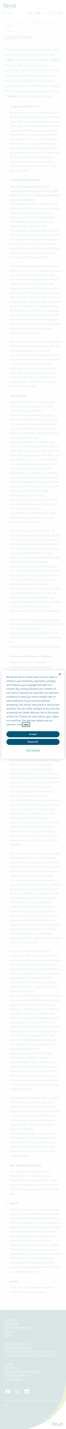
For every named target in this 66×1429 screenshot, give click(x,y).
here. (26, 724)
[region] (33, 714)
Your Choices (33, 750)
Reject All (33, 741)
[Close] (59, 674)
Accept (33, 734)
